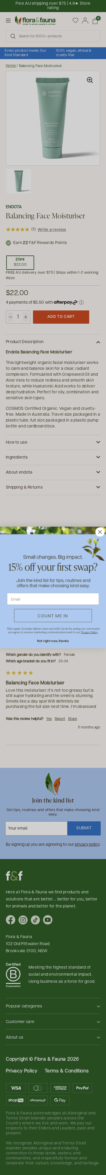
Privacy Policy (89, 632)
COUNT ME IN (53, 615)
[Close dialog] (100, 532)
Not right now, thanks (53, 641)
